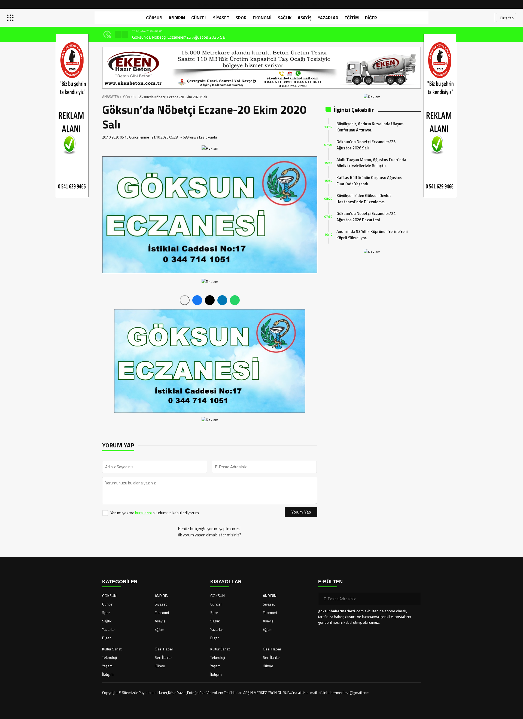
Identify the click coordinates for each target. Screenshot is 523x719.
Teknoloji (109, 657)
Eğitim (352, 17)
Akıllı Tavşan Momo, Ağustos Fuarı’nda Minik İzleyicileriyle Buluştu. (371, 162)
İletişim (108, 674)
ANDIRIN (177, 17)
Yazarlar (328, 17)
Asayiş (305, 17)
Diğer (371, 17)
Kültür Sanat (111, 649)
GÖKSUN (154, 17)
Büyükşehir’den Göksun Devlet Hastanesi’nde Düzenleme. (363, 198)
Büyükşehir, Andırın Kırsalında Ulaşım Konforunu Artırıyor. (369, 127)
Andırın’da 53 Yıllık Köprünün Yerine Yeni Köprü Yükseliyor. (372, 234)
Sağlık (284, 17)
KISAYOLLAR (226, 581)
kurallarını (143, 513)
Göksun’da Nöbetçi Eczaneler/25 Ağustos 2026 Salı (115, 37)
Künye (160, 666)
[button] (118, 34)
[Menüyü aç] (11, 18)
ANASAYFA (110, 96)
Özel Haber (164, 649)
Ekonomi (262, 17)
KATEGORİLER (120, 581)
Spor (241, 17)
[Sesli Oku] (185, 300)
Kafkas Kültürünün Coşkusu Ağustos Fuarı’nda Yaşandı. (369, 180)
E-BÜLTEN (330, 581)
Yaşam (107, 666)
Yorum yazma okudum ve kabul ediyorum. (155, 513)
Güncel (199, 17)
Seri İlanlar (163, 657)
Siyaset (221, 17)
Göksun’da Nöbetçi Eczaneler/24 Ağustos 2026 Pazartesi (366, 216)
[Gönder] (414, 599)
